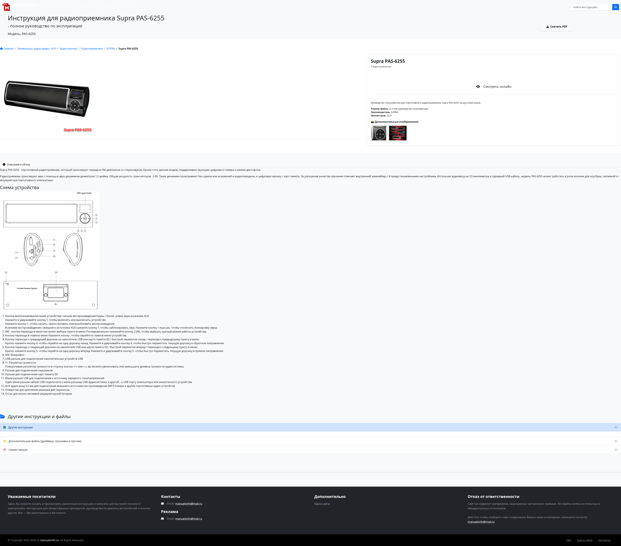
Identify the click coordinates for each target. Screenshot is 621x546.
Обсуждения (116, 7)
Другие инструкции (20, 427)
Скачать (497, 76)
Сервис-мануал (18, 449)
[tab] (16, 164)
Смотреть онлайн (598, 26)
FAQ (568, 540)
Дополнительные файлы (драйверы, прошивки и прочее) (45, 441)
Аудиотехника (68, 48)
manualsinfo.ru (49, 540)
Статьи (134, 7)
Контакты (604, 540)
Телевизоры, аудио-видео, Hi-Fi (36, 48)
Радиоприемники (92, 48)
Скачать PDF (558, 26)
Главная (53, 7)
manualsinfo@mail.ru (188, 503)
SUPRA (111, 48)
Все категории (91, 7)
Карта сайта (322, 503)
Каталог (70, 7)
